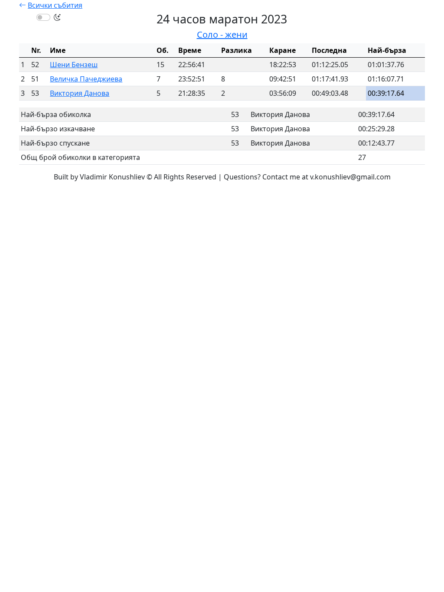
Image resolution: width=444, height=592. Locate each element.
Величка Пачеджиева (86, 79)
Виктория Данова (79, 93)
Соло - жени (222, 34)
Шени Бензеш (74, 64)
